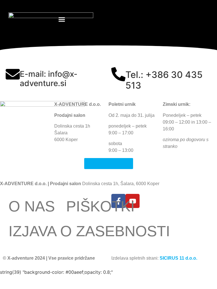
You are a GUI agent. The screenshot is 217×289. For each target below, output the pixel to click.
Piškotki (100, 206)
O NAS (31, 206)
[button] (62, 19)
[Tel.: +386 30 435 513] (118, 74)
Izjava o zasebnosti (89, 231)
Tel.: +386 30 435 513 (164, 80)
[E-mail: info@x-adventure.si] (13, 74)
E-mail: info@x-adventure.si (48, 78)
